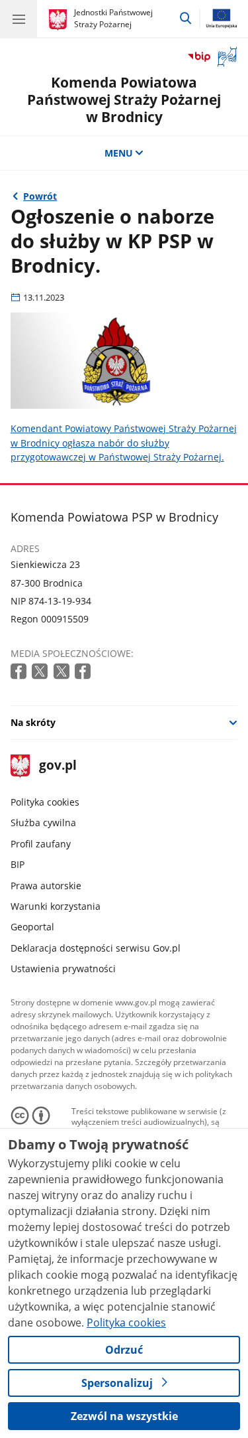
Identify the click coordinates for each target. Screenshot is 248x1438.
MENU (118, 153)
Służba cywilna (43, 822)
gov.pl (57, 766)
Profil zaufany (41, 843)
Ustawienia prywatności (63, 968)
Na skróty (33, 722)
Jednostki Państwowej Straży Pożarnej (113, 18)
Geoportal (32, 926)
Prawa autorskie (46, 885)
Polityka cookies (45, 802)
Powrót (40, 196)
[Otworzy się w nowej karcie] (20, 672)
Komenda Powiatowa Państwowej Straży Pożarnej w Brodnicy (124, 98)
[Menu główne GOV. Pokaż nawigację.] (18, 18)
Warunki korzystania (56, 906)
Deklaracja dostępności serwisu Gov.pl (96, 948)
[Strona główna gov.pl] (60, 20)
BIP (17, 864)
